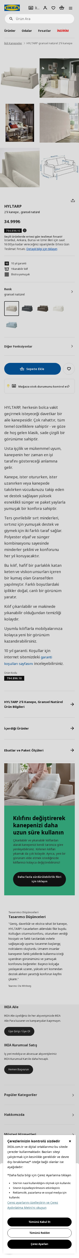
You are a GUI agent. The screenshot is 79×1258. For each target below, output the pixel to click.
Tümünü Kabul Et (39, 1222)
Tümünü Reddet (39, 1233)
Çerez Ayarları (39, 1244)
